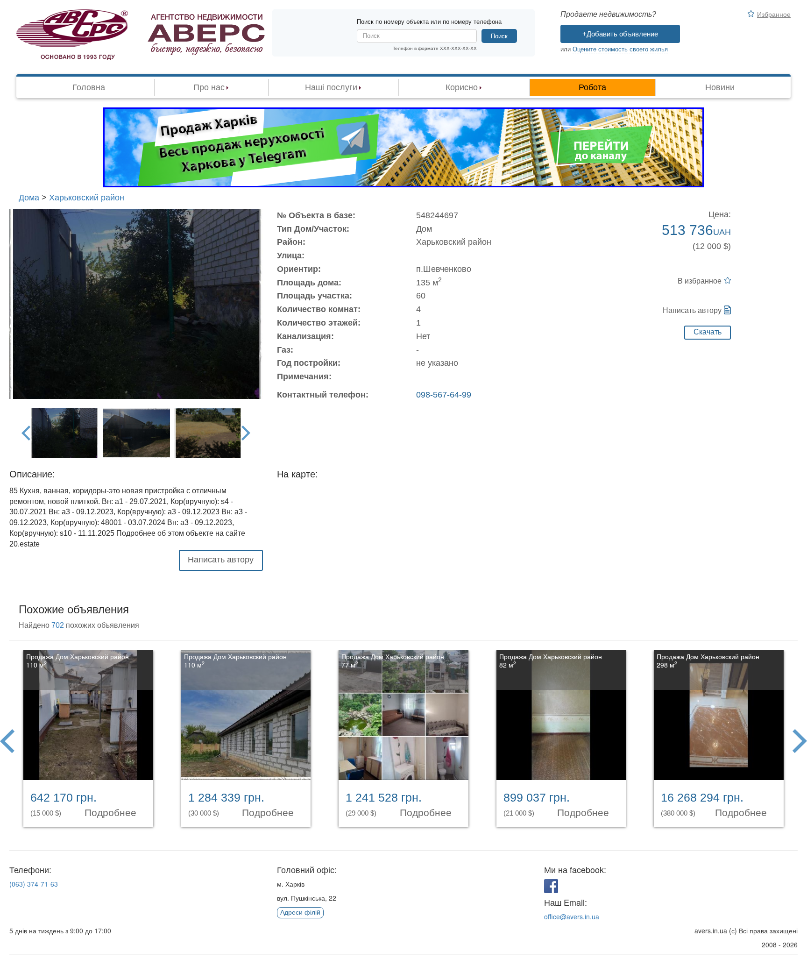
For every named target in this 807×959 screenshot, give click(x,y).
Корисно (462, 87)
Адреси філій (300, 912)
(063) (33, 883)
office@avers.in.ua (571, 916)
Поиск (499, 36)
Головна (88, 87)
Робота (592, 87)
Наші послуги (331, 87)
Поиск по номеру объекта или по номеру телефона (429, 21)
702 (57, 625)
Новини (720, 87)
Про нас (209, 87)
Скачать (708, 332)
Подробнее (112, 812)
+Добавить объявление (620, 34)
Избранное (774, 14)
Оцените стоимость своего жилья (620, 49)
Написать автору (692, 310)
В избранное (700, 281)
